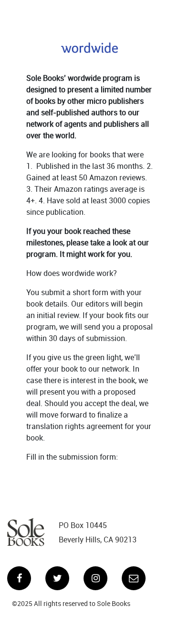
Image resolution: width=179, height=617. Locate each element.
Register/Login (123, 12)
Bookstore (67, 12)
